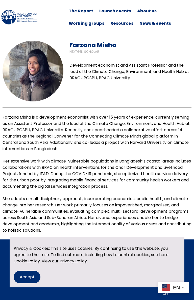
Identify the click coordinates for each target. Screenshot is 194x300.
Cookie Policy (27, 261)
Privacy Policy (73, 261)
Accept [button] (27, 277)
